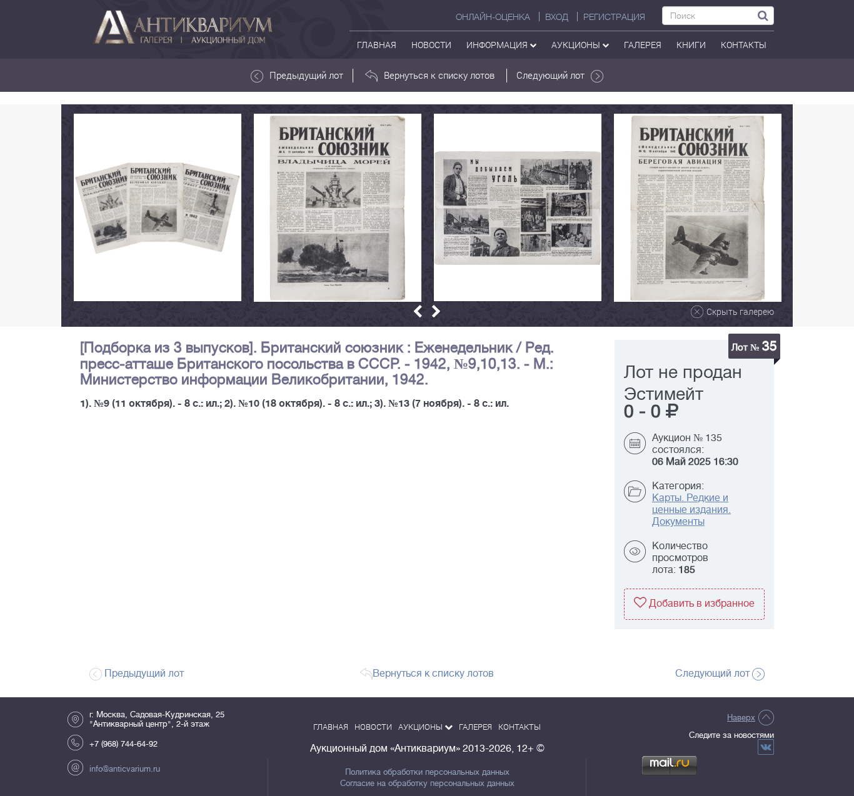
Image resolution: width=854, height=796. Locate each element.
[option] (158, 207)
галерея (642, 45)
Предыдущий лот (306, 75)
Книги (691, 45)
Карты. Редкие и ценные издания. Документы (691, 509)
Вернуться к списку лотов (439, 75)
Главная (376, 45)
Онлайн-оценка (493, 17)
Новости (431, 45)
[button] (418, 311)
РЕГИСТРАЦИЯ (614, 17)
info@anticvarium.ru (124, 769)
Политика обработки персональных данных (427, 772)
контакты (743, 45)
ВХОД (556, 17)
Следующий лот (550, 75)
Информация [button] (498, 45)
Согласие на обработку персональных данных (427, 783)
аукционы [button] (576, 45)
